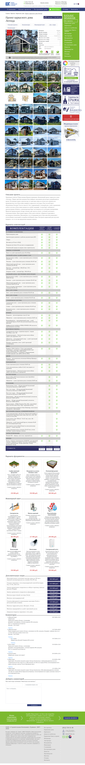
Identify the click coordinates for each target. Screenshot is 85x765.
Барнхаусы (68, 25)
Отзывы (65, 9)
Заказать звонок (44, 2)
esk (12, 638)
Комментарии (11, 28)
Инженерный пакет (40, 24)
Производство (69, 49)
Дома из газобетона (71, 28)
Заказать (41, 449)
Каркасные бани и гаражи (70, 30)
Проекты (13, 13)
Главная (8, 13)
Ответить (10, 627)
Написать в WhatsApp (61, 2)
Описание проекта (12, 24)
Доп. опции (52, 24)
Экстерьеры (68, 36)
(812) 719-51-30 (29, 2)
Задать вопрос (71, 718)
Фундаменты (69, 38)
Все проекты (69, 21)
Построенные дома (40, 9)
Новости (67, 47)
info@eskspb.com (29, 3)
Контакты (74, 9)
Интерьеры (68, 33)
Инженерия (68, 40)
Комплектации (26, 24)
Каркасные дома (20, 13)
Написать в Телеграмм (61, 3)
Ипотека (56, 9)
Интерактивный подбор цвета (73, 63)
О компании (11, 9)
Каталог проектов (24, 9)
